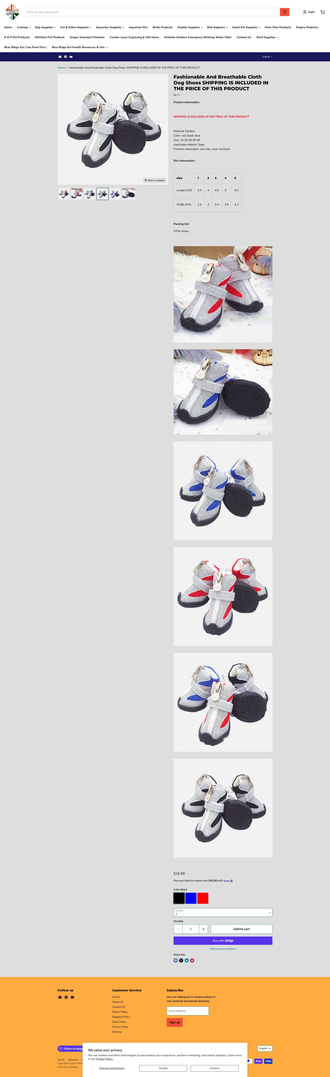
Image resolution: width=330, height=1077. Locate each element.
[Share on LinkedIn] (187, 960)
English (266, 56)
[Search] (284, 12)
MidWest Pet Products (50, 37)
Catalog (23, 27)
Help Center (119, 1022)
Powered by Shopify (68, 1067)
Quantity (178, 921)
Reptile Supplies (189, 27)
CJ (178, 95)
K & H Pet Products (17, 37)
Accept (163, 1068)
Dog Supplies (44, 27)
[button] (309, 12)
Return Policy (120, 1012)
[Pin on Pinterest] (192, 960)
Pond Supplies (266, 37)
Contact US (118, 1007)
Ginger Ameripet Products (87, 37)
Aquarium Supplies (109, 27)
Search (116, 997)
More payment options (223, 948)
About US (117, 1002)
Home (8, 27)
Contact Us (244, 37)
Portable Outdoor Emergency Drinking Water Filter (198, 37)
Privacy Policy (120, 1027)
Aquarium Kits (138, 27)
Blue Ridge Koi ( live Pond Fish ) (25, 47)
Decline (214, 1068)
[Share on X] (181, 960)
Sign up (174, 1022)
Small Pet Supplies (245, 27)
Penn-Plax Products (278, 27)
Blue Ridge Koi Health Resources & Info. (79, 47)
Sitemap (117, 1032)
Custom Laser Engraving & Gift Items (134, 37)
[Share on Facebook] (176, 960)
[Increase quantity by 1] (203, 929)
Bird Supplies (216, 27)
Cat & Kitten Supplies (75, 27)
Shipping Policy (121, 1017)
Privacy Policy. (104, 1059)
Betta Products (163, 27)
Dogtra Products (307, 27)
